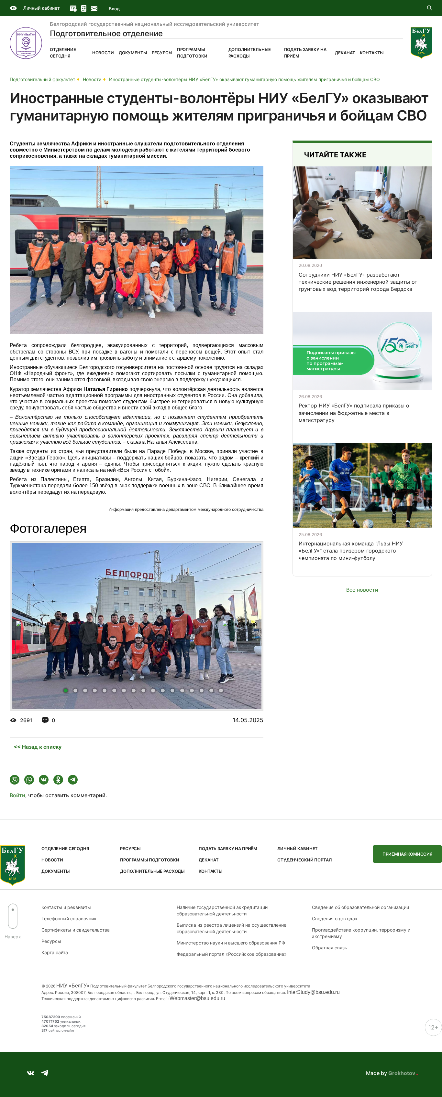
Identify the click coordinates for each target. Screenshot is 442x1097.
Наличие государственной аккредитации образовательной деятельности (222, 910)
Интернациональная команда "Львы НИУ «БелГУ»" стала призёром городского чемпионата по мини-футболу (351, 550)
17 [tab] (222, 692)
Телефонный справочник (68, 918)
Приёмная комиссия (407, 854)
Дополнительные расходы (249, 52)
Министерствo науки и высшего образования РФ (231, 942)
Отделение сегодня (63, 52)
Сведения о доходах (335, 918)
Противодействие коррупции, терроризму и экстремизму (361, 933)
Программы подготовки (192, 52)
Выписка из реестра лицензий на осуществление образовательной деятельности (231, 928)
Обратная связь (329, 947)
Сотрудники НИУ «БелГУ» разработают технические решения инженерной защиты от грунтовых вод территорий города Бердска (358, 281)
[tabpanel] (136, 626)
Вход (114, 8)
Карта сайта (54, 952)
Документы (133, 52)
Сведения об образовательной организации (360, 907)
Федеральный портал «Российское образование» (232, 954)
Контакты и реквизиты (66, 907)
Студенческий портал (304, 859)
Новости (103, 52)
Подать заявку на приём (305, 52)
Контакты (371, 52)
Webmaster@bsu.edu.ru (197, 998)
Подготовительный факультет (42, 79)
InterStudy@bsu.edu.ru (313, 992)
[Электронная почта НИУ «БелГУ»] (94, 8)
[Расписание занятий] (73, 8)
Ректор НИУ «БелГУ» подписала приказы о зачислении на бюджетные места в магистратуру (354, 412)
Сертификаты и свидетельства (75, 930)
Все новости (362, 589)
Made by (390, 1073)
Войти (17, 795)
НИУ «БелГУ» (72, 985)
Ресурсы (162, 52)
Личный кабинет (41, 8)
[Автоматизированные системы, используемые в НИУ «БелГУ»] (84, 8)
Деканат (345, 52)
